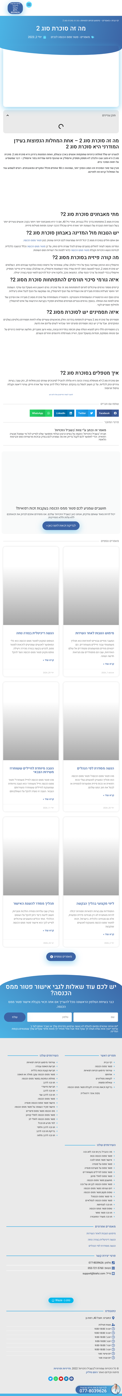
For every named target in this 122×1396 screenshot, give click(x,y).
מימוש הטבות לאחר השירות (94, 633)
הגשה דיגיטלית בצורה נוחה (35, 633)
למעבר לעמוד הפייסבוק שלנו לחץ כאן (61, 395)
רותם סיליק (92, 1372)
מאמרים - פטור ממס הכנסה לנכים (70, 37)
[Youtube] (61, 1378)
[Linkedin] (66, 1378)
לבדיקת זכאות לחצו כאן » (61, 525)
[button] (29, 5)
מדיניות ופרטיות (62, 1368)
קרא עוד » (108, 664)
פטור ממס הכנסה (33, 240)
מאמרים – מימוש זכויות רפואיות (95, 20)
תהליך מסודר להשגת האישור (33, 903)
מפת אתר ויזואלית (90, 1093)
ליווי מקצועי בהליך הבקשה (95, 903)
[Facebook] (71, 1378)
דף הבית (115, 20)
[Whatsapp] (56, 1378)
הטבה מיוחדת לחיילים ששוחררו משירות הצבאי (32, 770)
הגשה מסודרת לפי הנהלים (95, 768)
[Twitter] (50, 1378)
